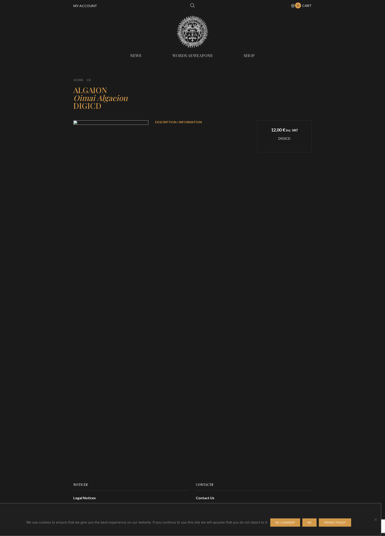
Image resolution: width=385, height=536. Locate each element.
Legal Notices (84, 498)
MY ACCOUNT (85, 6)
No (309, 522)
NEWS (135, 55)
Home (78, 80)
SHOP (249, 55)
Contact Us (205, 498)
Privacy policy (335, 522)
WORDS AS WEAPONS (192, 55)
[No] (375, 519)
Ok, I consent (285, 522)
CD (88, 80)
